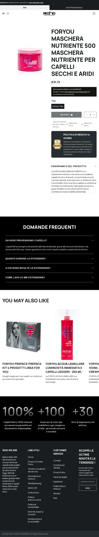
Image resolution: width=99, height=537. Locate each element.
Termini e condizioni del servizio (36, 470)
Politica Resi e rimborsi (59, 487)
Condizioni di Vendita (58, 466)
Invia (87, 488)
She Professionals (74, 7)
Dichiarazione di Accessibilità (35, 520)
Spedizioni (58, 481)
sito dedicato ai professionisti (76, 92)
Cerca (30, 457)
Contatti (57, 460)
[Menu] (3, 13)
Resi (55, 498)
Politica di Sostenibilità (33, 505)
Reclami (56, 493)
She (25, 7)
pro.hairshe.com (34, 2)
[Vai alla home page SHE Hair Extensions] (49, 13)
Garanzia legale (60, 477)
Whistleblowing (34, 483)
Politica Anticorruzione (34, 498)
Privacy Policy (59, 472)
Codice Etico (33, 492)
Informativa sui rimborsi (34, 477)
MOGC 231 (32, 488)
